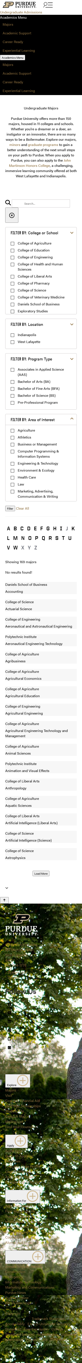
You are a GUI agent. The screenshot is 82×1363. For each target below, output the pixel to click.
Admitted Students (19, 1205)
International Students (22, 1221)
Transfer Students (19, 1216)
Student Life (14, 1111)
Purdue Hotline (16, 1297)
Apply (11, 1145)
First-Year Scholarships (23, 1105)
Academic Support (17, 32)
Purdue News (15, 1292)
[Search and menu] (47, 5)
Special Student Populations (27, 1226)
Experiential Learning (19, 50)
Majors (8, 24)
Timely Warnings (18, 1302)
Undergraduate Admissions (21, 12)
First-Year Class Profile (22, 1166)
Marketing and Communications (30, 1287)
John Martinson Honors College (40, 163)
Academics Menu (12, 57)
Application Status (19, 1176)
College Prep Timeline (22, 1181)
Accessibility (15, 1323)
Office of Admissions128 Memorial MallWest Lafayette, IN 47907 (21, 952)
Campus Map (15, 1116)
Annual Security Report (23, 1266)
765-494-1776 (15, 965)
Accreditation (47, 1334)
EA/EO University (41, 1323)
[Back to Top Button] (4, 900)
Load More (41, 873)
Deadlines (13, 1161)
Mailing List (14, 1121)
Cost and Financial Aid (22, 1100)
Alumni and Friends (20, 1242)
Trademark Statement (48, 1318)
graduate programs (43, 144)
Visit (8, 1095)
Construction (15, 1271)
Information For (17, 1201)
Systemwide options (17, 975)
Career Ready (13, 41)
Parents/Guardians (20, 1231)
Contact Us (59, 1339)
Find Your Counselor (21, 1126)
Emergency (14, 1276)
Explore (12, 1085)
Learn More (41, 543)
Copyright (13, 1313)
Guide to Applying (19, 1155)
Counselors (14, 1237)
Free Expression (36, 1328)
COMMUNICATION (19, 1261)
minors (14, 144)
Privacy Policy (37, 1339)
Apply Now (13, 1150)
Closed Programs (18, 1171)
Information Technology (23, 1281)
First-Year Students (20, 1211)
